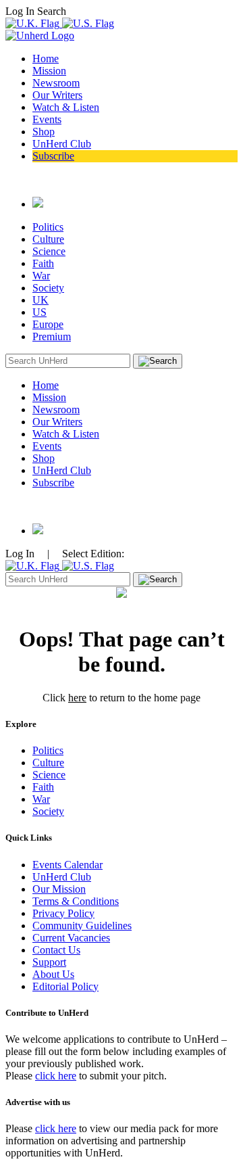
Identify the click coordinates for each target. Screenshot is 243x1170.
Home (45, 58)
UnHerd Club (61, 143)
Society (48, 288)
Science (48, 251)
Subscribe (53, 156)
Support (49, 962)
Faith (43, 263)
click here (55, 1075)
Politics (47, 227)
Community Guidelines (82, 925)
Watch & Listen (65, 107)
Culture (48, 239)
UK (40, 300)
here (77, 697)
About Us (53, 974)
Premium (51, 336)
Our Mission (59, 889)
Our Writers (57, 95)
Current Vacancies (71, 937)
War (41, 275)
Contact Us (56, 950)
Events (46, 119)
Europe (47, 324)
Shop (43, 131)
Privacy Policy (63, 913)
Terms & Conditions (75, 901)
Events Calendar (67, 864)
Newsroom (56, 83)
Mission (49, 70)
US (39, 312)
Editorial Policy (65, 986)
